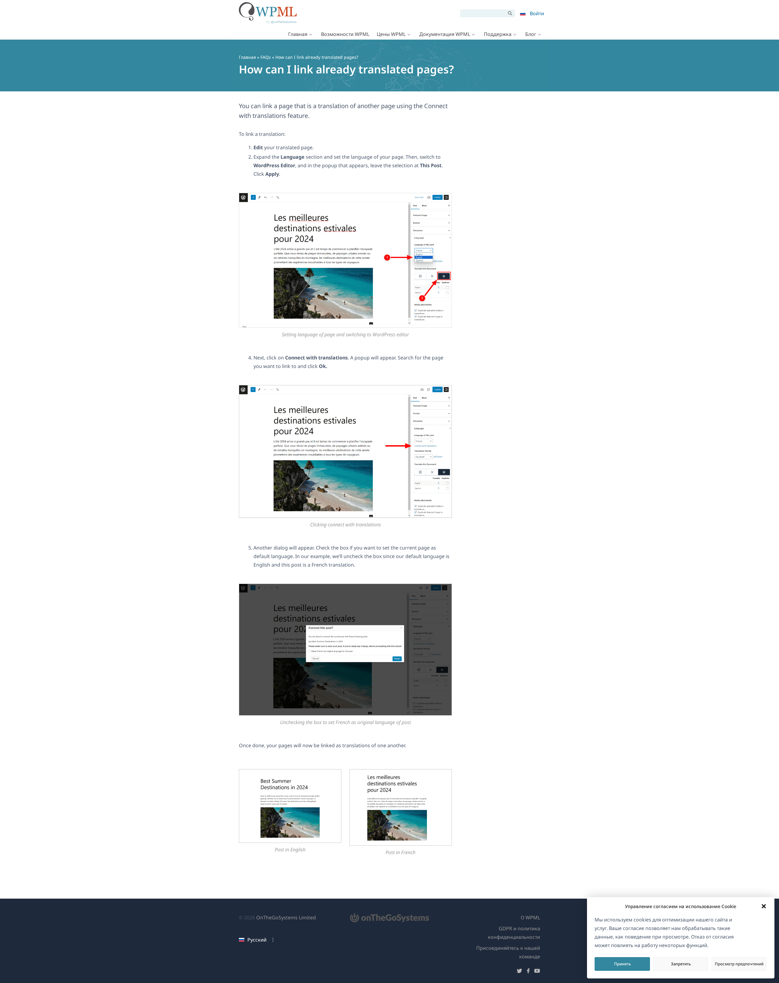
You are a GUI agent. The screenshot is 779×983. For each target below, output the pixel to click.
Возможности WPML (345, 34)
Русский (257, 939)
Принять (622, 964)
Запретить (681, 964)
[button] (764, 906)
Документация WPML (444, 34)
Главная (297, 34)
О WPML (530, 917)
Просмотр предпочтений (739, 964)
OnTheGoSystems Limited (286, 917)
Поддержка (498, 34)
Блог (530, 34)
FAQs (265, 57)
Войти (537, 13)
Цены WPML (391, 34)
